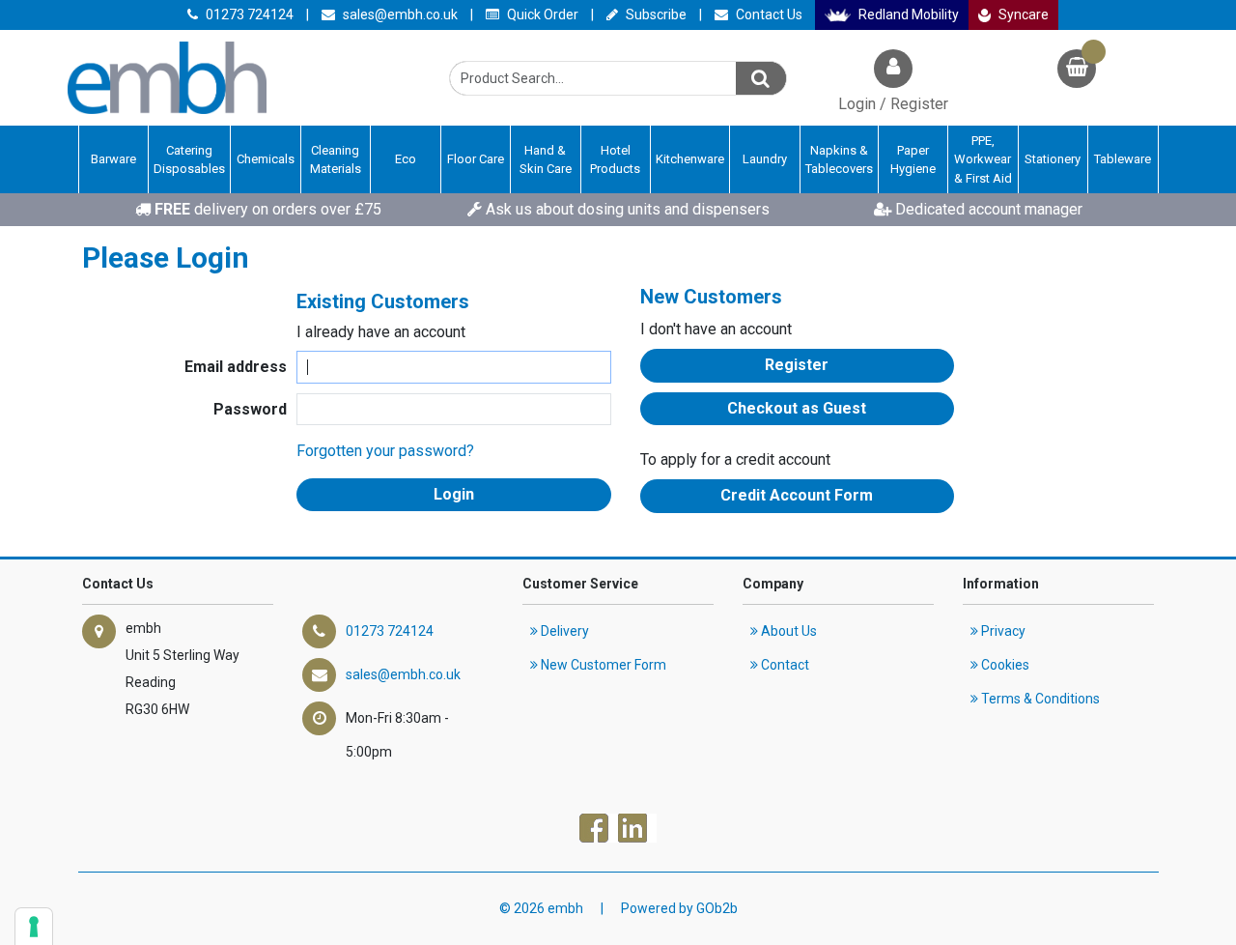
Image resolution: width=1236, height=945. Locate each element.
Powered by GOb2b (679, 908)
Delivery (563, 631)
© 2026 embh (541, 908)
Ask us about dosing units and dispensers (626, 209)
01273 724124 (248, 14)
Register (797, 365)
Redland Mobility (907, 14)
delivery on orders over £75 (267, 209)
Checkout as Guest (796, 408)
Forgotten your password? (385, 451)
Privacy (1001, 631)
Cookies (1003, 665)
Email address (235, 367)
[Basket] (1076, 71)
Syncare (1022, 14)
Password (250, 409)
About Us (787, 631)
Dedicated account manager (986, 209)
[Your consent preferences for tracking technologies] (33, 926)
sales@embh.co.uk (399, 14)
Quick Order (541, 14)
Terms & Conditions (1039, 698)
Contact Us (767, 14)
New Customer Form (602, 665)
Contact (783, 665)
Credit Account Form (796, 495)
